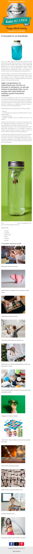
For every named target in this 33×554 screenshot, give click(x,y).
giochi (6, 236)
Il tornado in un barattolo (16, 31)
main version (16, 551)
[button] (11, 544)
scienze (6, 240)
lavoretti (6, 238)
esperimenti (7, 234)
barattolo (6, 233)
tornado (6, 231)
